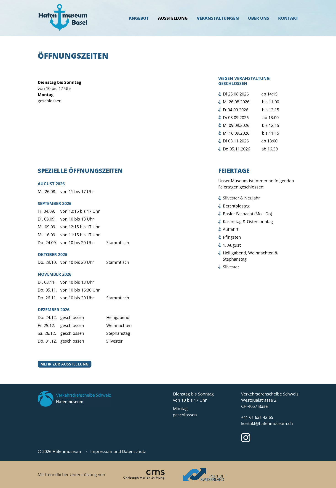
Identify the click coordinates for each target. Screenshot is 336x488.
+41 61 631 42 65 (257, 417)
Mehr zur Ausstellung (64, 364)
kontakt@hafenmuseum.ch (267, 423)
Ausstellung (173, 18)
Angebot (139, 18)
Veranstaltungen (218, 18)
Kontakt (288, 18)
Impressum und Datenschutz (118, 451)
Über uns (258, 18)
